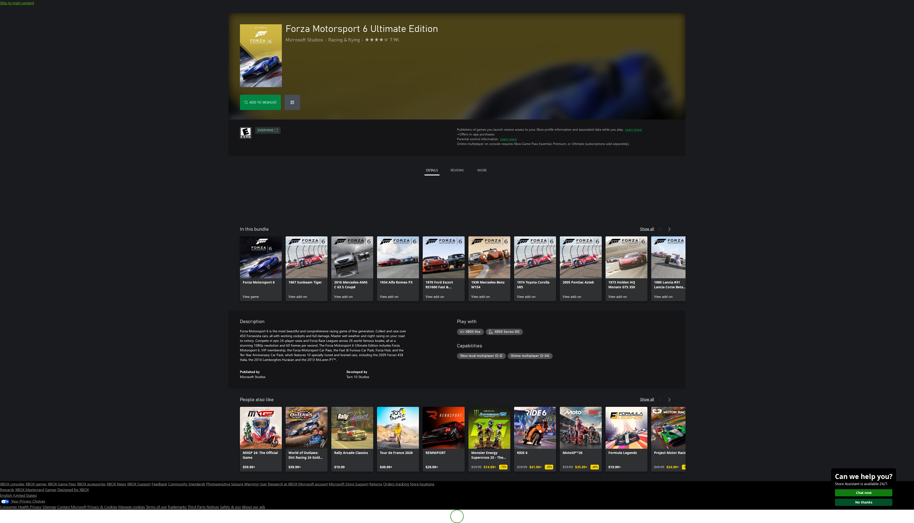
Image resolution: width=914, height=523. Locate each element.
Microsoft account (313, 483)
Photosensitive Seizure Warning (232, 483)
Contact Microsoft (71, 506)
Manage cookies (131, 506)
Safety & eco (230, 506)
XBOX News (116, 483)
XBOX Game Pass (62, 483)
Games (50, 489)
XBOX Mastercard (29, 489)
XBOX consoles (12, 483)
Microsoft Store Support (348, 483)
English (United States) (18, 495)
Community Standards (186, 483)
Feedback (159, 483)
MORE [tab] (482, 170)
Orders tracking (396, 483)
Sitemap (49, 506)
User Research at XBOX (278, 483)
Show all (647, 228)
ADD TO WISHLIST (263, 102)
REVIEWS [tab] (457, 170)
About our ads (253, 506)
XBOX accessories (91, 483)
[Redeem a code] (292, 102)
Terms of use (156, 506)
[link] (261, 268)
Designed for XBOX (73, 489)
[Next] (669, 229)
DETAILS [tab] (432, 170)
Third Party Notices (203, 506)
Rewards (7, 489)
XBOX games (36, 483)
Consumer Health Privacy (21, 506)
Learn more (633, 129)
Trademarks (177, 506)
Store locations (422, 483)
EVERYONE (265, 130)
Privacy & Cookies (102, 506)
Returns (375, 483)
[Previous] (660, 229)
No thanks (863, 502)
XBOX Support (139, 483)
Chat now (864, 492)
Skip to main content (17, 2)
